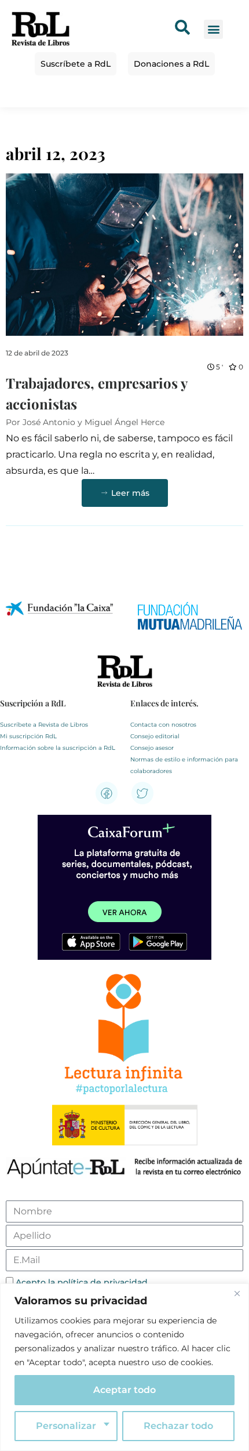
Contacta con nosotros (163, 724)
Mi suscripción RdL (28, 736)
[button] (213, 29)
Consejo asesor (152, 748)
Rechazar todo (178, 1425)
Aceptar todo (124, 1389)
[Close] (237, 1293)
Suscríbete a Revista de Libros (44, 724)
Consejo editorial (155, 736)
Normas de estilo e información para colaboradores (184, 765)
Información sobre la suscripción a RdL (57, 748)
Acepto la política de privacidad (82, 1282)
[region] (124, 1367)
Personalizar (66, 1425)
